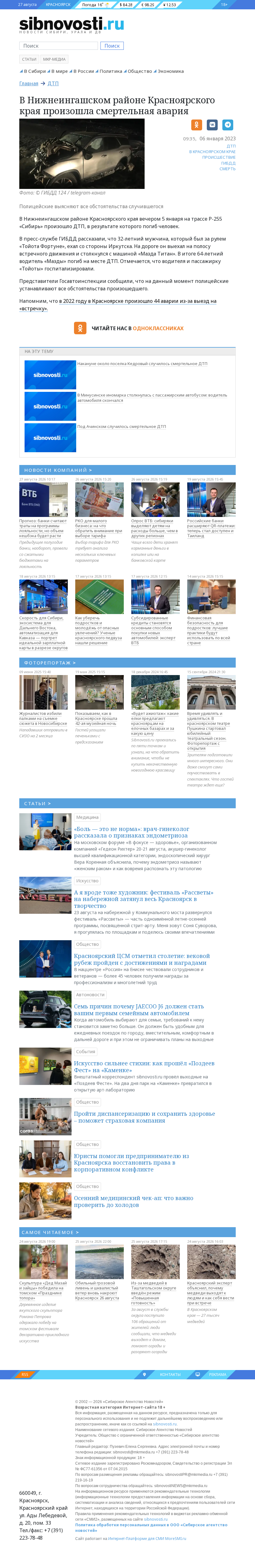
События (85, 1051)
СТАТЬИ (37, 803)
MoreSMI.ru (175, 1538)
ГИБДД (228, 163)
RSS (25, 1374)
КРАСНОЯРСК (58, 4)
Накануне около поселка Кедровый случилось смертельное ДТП (142, 363)
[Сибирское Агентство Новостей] (71, 23)
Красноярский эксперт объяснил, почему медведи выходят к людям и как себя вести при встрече (210, 1293)
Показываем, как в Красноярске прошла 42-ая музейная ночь (96, 718)
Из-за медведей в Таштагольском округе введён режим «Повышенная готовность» (153, 1293)
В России (83, 71)
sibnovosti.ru (165, 1424)
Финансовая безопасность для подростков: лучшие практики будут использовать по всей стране (208, 630)
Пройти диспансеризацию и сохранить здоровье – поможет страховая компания (144, 1117)
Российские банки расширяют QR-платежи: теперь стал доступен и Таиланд (211, 528)
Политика (111, 71)
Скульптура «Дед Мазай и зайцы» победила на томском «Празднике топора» (43, 1290)
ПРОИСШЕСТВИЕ (219, 157)
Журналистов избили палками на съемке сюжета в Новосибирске (43, 718)
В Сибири (35, 71)
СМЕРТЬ (228, 168)
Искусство (87, 881)
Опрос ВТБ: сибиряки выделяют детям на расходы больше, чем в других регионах (154, 528)
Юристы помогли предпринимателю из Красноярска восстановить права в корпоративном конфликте (131, 1162)
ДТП (53, 83)
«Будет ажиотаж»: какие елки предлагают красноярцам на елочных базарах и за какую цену (155, 723)
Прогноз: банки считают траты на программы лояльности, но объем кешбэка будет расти (43, 528)
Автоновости (90, 994)
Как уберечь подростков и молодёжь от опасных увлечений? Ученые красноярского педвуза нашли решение (98, 630)
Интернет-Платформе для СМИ (136, 1538)
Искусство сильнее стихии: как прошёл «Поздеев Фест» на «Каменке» (144, 1066)
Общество (140, 71)
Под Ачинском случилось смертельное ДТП (121, 426)
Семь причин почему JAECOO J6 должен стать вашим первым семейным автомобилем (139, 1009)
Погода (89, 4)
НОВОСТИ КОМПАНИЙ (58, 470)
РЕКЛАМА (217, 1374)
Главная (28, 83)
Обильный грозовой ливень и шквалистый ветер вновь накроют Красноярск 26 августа (97, 1290)
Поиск (112, 45)
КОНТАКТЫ (170, 1374)
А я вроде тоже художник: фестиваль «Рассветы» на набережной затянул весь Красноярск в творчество (144, 899)
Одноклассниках (158, 328)
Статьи (29, 59)
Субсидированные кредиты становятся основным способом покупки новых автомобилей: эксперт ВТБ (153, 630)
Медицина (87, 817)
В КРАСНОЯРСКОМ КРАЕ (212, 151)
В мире (59, 71)
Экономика (171, 71)
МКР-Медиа (54, 59)
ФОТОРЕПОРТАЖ (50, 662)
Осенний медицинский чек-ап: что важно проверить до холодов (133, 1201)
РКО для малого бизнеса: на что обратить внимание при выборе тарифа (98, 528)
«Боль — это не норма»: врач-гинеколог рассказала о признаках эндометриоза (131, 832)
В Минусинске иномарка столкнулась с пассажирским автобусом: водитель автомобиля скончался (152, 397)
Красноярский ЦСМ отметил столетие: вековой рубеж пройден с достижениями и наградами (142, 959)
